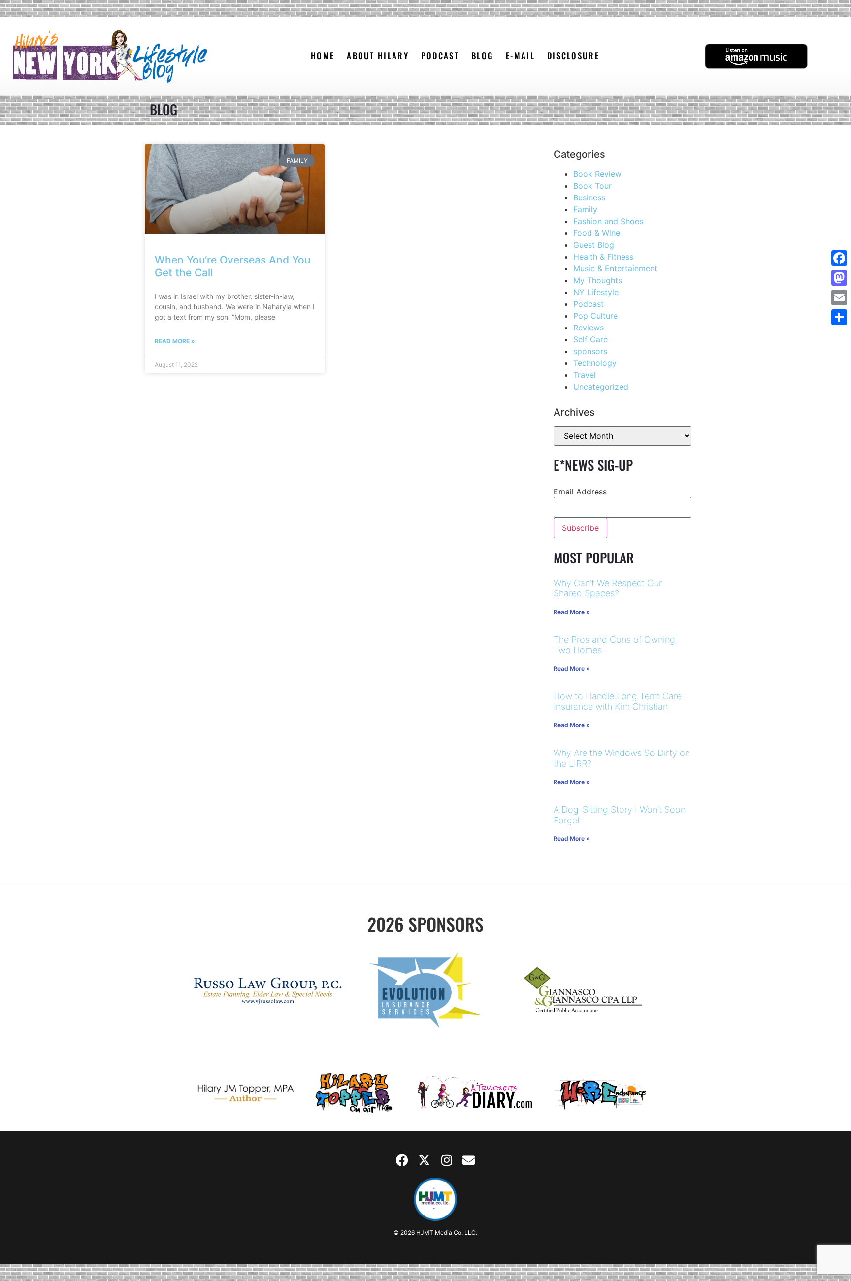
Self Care (590, 339)
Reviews (588, 327)
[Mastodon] (839, 278)
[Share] (839, 317)
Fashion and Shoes (608, 221)
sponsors (590, 351)
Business (589, 197)
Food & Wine (596, 233)
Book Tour (592, 186)
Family (585, 209)
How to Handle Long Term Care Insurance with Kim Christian (618, 701)
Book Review (597, 174)
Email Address (580, 491)
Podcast (588, 304)
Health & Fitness (603, 257)
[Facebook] (402, 1160)
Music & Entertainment (615, 268)
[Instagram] (447, 1160)
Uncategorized (600, 387)
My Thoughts (597, 280)
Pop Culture (595, 316)
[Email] (839, 297)
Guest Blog (593, 245)
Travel (584, 375)
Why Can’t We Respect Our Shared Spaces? (608, 588)
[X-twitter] (424, 1160)
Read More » (175, 341)
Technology (595, 363)
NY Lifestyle (596, 292)
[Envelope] (469, 1160)
